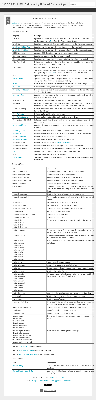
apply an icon (26, 346)
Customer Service (57, 377)
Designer (34, 381)
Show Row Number (20, 139)
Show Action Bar (19, 114)
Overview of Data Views (45, 18)
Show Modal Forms (20, 125)
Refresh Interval (18, 78)
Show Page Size (19, 130)
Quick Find (22, 136)
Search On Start (18, 95)
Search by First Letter (21, 90)
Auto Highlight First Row (21, 47)
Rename (51, 72)
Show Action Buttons (20, 117)
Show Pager (17, 133)
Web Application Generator (60, 381)
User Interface (44, 381)
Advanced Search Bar (63, 142)
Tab (51, 41)
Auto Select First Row (20, 50)
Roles (15, 84)
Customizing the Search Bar (23, 371)
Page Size (16, 87)
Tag (14, 151)
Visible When (17, 157)
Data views (16, 23)
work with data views (26, 350)
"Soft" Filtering (18, 365)
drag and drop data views (28, 354)
